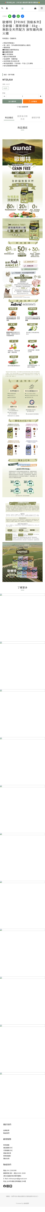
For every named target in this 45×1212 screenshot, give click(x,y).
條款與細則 (7, 1156)
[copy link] (22, 16)
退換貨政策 (7, 1153)
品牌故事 (6, 1130)
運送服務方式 (7, 1148)
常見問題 (6, 1145)
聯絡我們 (6, 1133)
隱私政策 (6, 1158)
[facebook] (14, 16)
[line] (9, 16)
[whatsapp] (18, 16)
